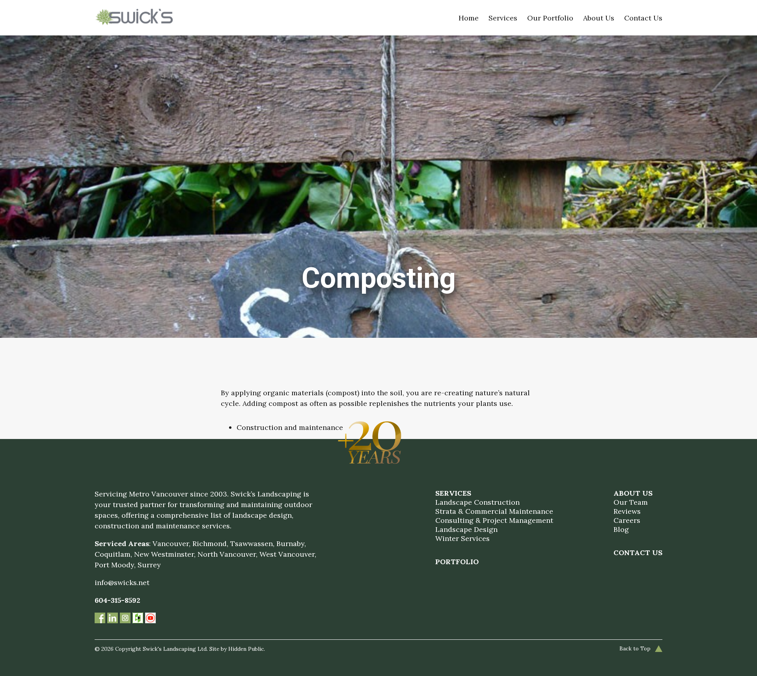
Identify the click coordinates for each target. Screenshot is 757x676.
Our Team (630, 502)
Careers (626, 520)
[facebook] (101, 618)
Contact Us (643, 17)
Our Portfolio (550, 17)
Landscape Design (466, 529)
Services (503, 17)
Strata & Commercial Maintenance (494, 511)
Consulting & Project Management (494, 520)
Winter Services (462, 538)
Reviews (627, 511)
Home (469, 17)
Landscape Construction (477, 502)
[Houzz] (138, 618)
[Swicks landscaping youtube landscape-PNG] (150, 618)
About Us (598, 17)
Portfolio (457, 561)
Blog (621, 529)
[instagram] (126, 618)
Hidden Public (246, 648)
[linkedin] (113, 618)
